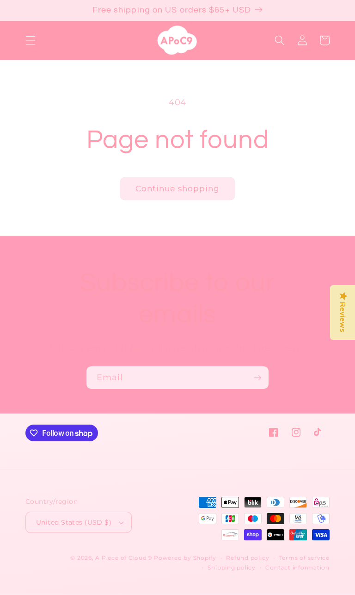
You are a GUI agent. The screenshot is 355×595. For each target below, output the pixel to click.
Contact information (297, 567)
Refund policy (247, 557)
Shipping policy (232, 567)
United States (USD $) (73, 522)
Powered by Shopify (185, 557)
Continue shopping (177, 188)
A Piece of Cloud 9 (123, 557)
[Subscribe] (257, 378)
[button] (30, 40)
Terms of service (304, 557)
